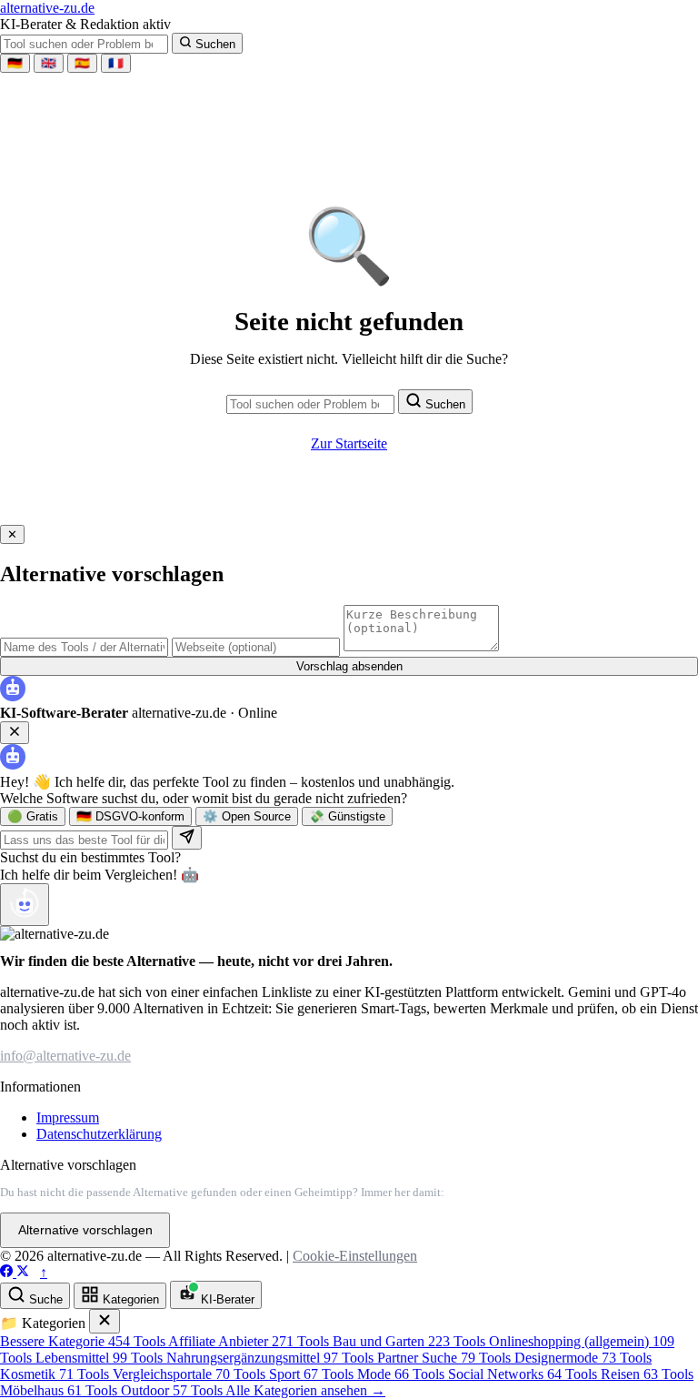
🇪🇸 (82, 63)
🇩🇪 (15, 63)
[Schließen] (104, 1321)
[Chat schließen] (14, 732)
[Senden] (187, 838)
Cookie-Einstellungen (355, 1255)
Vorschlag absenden (349, 666)
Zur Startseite (349, 443)
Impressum (67, 1117)
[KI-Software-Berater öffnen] (24, 904)
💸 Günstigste (347, 816)
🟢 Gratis (32, 816)
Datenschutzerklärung (99, 1134)
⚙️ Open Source (247, 816)
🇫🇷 (116, 63)
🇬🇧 (48, 63)
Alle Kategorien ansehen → (305, 1390)
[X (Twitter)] (22, 1272)
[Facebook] (8, 1272)
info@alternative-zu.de (65, 1055)
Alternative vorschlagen (85, 1230)
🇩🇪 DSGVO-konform (130, 816)
